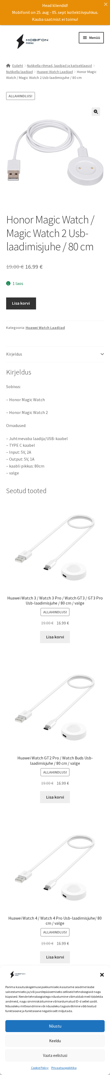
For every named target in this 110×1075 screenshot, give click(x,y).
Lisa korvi (21, 303)
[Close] (105, 4)
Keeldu (55, 1040)
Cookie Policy (40, 1068)
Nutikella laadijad (19, 71)
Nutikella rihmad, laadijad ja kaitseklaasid (59, 65)
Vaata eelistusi (55, 1055)
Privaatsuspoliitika (64, 1068)
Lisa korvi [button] (55, 636)
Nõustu (55, 1026)
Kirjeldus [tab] (14, 354)
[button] (102, 974)
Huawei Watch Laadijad (55, 71)
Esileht (17, 65)
